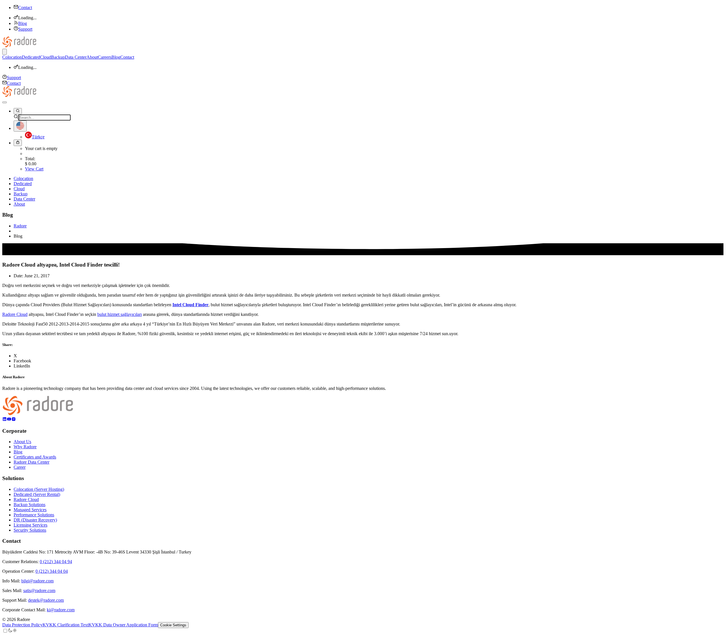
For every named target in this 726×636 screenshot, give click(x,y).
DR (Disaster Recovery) (35, 519)
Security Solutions (30, 530)
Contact (25, 7)
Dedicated (31, 57)
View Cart (34, 168)
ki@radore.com (61, 609)
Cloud (45, 57)
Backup (58, 57)
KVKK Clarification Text (65, 624)
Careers (104, 57)
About (92, 57)
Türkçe (38, 136)
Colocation (12, 57)
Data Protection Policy (22, 624)
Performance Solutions (34, 514)
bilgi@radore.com (37, 580)
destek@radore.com (46, 600)
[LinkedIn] (4, 419)
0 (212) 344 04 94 (56, 561)
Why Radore (25, 446)
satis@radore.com (39, 590)
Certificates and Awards (35, 457)
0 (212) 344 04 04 (51, 571)
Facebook (22, 360)
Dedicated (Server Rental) (37, 494)
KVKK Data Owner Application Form (123, 624)
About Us (22, 441)
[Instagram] (13, 419)
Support (25, 29)
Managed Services (30, 509)
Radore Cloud (15, 314)
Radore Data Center (31, 462)
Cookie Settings (173, 625)
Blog (22, 23)
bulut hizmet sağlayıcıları (119, 314)
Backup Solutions (29, 504)
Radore (20, 225)
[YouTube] (9, 419)
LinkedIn (22, 366)
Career (20, 467)
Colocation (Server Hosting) (39, 489)
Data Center (75, 57)
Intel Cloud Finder (190, 304)
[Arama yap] (18, 111)
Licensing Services (30, 525)
